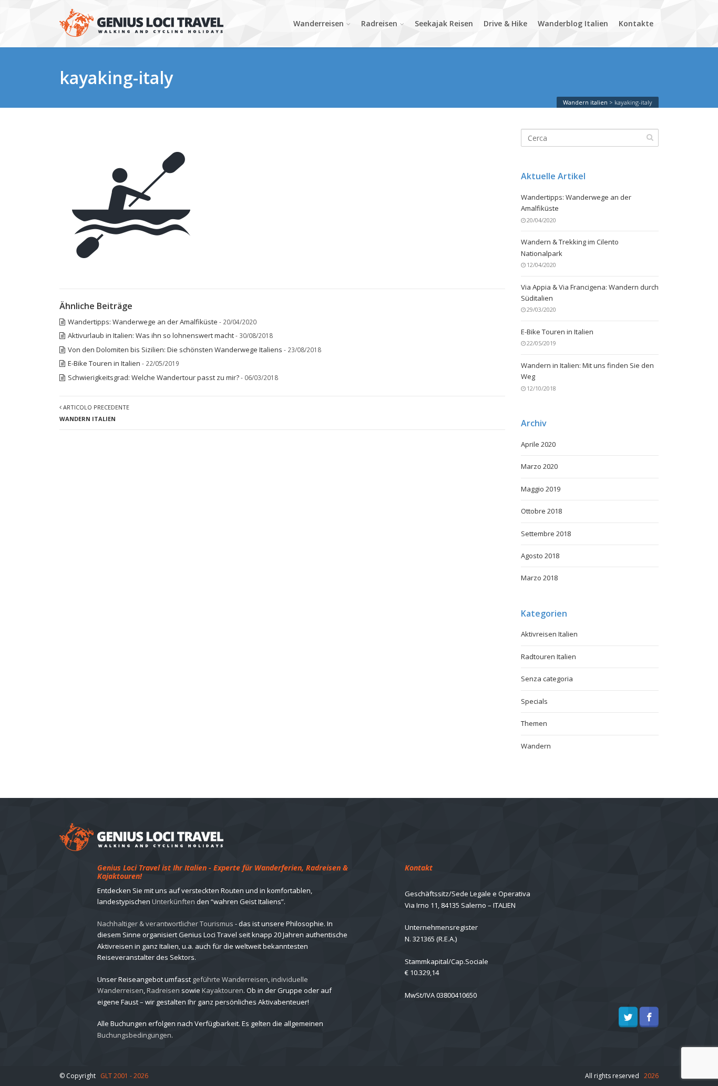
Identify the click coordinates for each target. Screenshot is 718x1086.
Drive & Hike (505, 23)
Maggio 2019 (540, 489)
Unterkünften (173, 901)
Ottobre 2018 (541, 511)
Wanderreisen (318, 23)
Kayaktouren (222, 990)
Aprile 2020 (538, 444)
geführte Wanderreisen (230, 979)
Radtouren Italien (548, 656)
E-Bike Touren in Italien (104, 363)
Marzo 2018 (539, 577)
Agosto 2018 (540, 555)
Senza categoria (547, 678)
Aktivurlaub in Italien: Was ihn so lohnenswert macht (151, 335)
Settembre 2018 (546, 533)
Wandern (536, 746)
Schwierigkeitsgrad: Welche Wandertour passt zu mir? (153, 377)
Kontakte (636, 23)
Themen (534, 723)
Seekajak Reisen (444, 23)
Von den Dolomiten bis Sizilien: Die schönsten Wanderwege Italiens (175, 349)
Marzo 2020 (539, 466)
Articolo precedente (94, 412)
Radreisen (379, 23)
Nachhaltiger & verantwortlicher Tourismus (165, 923)
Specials (534, 701)
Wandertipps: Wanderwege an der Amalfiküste (143, 321)
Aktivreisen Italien (549, 634)
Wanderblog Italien (573, 23)
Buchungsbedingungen (134, 1035)
